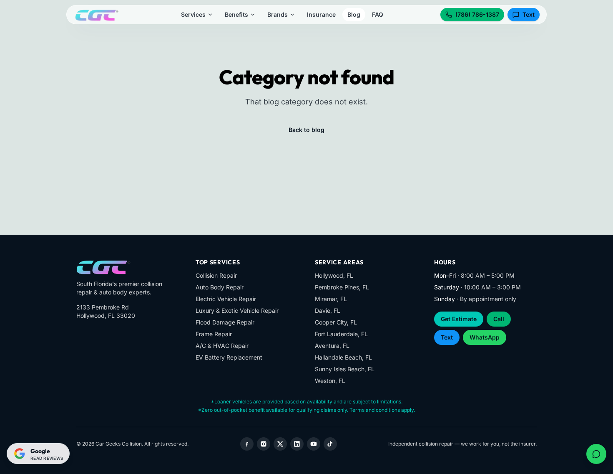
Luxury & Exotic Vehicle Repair (237, 310)
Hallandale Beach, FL (343, 357)
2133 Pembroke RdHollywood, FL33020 (105, 311)
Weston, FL (330, 380)
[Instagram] (263, 444)
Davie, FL (327, 310)
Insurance (321, 14)
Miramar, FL (331, 298)
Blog (353, 14)
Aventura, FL (332, 345)
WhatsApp (485, 337)
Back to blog (306, 129)
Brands (277, 14)
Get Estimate (459, 318)
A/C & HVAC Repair (222, 345)
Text (529, 14)
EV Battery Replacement (229, 357)
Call (498, 318)
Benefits (236, 14)
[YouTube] (313, 444)
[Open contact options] (596, 454)
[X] (280, 444)
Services (193, 14)
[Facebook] (247, 444)
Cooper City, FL (336, 322)
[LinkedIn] (297, 444)
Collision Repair (216, 275)
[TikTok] (330, 444)
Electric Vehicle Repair (226, 298)
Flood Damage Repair (225, 322)
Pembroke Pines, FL (342, 287)
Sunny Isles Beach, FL (344, 369)
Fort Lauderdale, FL (341, 333)
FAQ (377, 14)
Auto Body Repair (220, 287)
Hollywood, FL (334, 275)
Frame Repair (214, 333)
